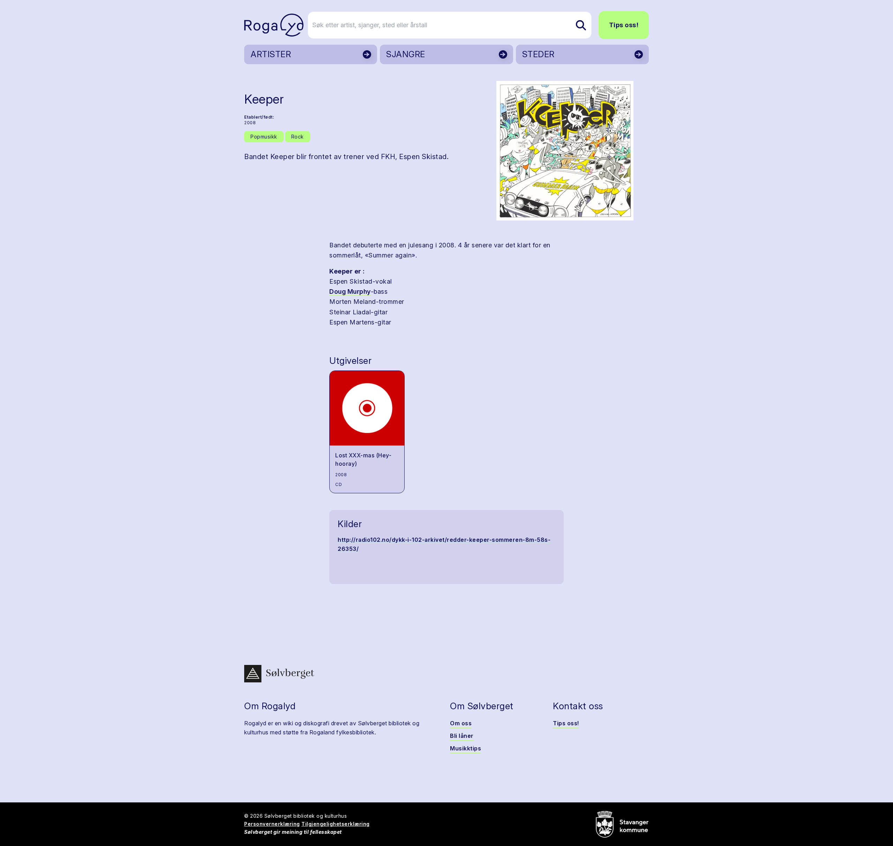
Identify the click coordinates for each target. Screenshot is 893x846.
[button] (565, 150)
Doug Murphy (350, 291)
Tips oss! (624, 25)
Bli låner (462, 735)
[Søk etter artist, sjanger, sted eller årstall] (581, 25)
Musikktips (465, 748)
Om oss (461, 723)
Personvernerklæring (272, 824)
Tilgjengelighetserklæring (335, 824)
